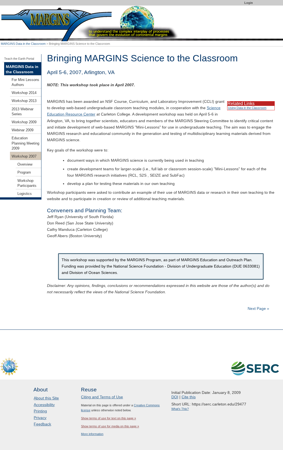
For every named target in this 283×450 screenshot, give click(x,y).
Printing (40, 411)
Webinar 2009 (22, 130)
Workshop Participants (26, 183)
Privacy (40, 417)
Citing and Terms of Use (102, 397)
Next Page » (258, 308)
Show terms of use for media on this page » (110, 426)
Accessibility (44, 404)
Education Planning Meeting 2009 (25, 143)
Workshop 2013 (24, 101)
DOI (174, 397)
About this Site (46, 398)
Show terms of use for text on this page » (108, 418)
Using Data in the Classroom (247, 107)
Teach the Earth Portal (19, 58)
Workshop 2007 (24, 156)
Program (24, 172)
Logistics (24, 194)
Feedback (42, 424)
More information (92, 434)
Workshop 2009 (24, 122)
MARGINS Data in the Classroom (23, 43)
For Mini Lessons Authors (25, 82)
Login (248, 2)
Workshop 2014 (24, 93)
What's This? (180, 408)
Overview (24, 164)
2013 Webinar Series (22, 111)
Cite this (189, 397)
